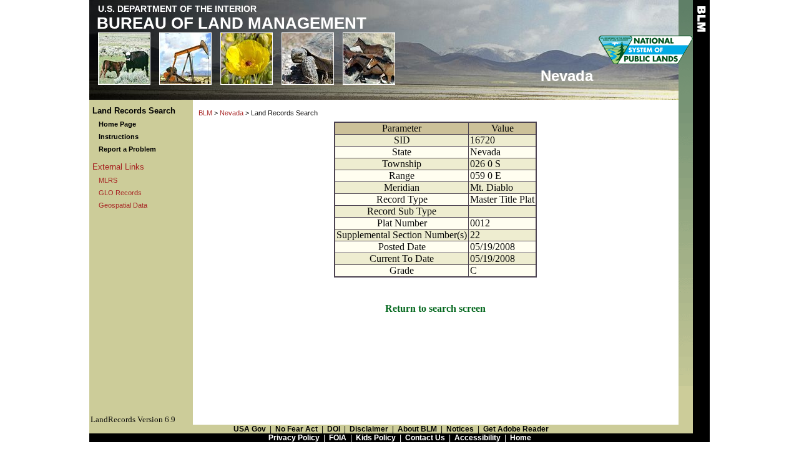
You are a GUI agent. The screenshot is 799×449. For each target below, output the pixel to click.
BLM (205, 113)
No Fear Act (296, 429)
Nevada (231, 113)
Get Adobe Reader (516, 429)
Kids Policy (376, 437)
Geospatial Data (123, 205)
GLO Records (120, 192)
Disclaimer (369, 429)
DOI (333, 429)
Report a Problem (127, 149)
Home (520, 437)
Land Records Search (133, 110)
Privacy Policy (294, 437)
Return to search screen (435, 308)
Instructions (119, 136)
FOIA (337, 437)
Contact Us (425, 437)
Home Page (117, 124)
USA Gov (249, 429)
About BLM (417, 429)
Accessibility (477, 437)
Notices (460, 429)
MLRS (108, 180)
